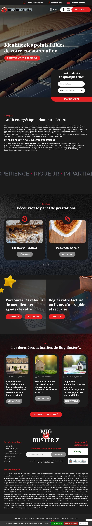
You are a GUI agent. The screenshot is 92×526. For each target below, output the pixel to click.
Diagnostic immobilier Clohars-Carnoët (67, 474)
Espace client (56, 3)
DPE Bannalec (64, 503)
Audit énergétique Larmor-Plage (52, 476)
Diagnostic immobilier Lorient (36, 492)
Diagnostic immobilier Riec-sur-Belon (29, 476)
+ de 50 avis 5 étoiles (35, 3)
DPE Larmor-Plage (15, 487)
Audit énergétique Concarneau (39, 490)
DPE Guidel (59, 496)
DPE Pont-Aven (50, 496)
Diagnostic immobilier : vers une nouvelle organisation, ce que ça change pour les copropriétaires (75, 388)
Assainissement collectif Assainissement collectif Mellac (43, 499)
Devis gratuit (81, 10)
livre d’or (14, 317)
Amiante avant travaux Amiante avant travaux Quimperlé (67, 478)
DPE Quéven (8, 474)
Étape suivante (71, 99)
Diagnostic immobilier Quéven (41, 485)
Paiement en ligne (78, 3)
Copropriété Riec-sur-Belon (62, 501)
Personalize (83, 523)
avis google (33, 317)
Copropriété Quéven (18, 503)
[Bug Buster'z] (17, 9)
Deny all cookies (71, 523)
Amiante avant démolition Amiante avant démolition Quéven (33, 474)
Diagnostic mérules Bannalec (34, 483)
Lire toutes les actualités (46, 414)
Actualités (8, 459)
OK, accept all (57, 523)
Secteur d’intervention (13, 454)
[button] (44, 265)
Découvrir (25, 254)
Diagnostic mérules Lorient (53, 483)
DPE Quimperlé (30, 518)
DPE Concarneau (68, 499)
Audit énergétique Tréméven (66, 505)
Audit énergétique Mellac (19, 490)
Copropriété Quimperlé (33, 503)
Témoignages (10, 456)
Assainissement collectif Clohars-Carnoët (36, 487)
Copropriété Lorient (10, 501)
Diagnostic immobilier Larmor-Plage (75, 480)
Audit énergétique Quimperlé (34, 496)
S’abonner (58, 454)
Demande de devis (11, 451)
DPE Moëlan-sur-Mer (40, 508)
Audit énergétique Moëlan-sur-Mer (37, 480)
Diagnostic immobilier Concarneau (22, 505)
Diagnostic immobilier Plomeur (14, 483)
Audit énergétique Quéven (50, 503)
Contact (8, 461)
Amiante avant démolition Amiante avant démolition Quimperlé (66, 492)
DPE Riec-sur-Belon (67, 490)
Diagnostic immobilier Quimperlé (14, 480)
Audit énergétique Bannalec (36, 478)
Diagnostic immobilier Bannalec (42, 501)
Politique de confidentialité (69, 518)
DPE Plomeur (55, 490)
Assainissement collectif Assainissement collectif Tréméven (68, 494)
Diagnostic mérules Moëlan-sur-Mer (75, 476)
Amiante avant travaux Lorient (14, 496)
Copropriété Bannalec (56, 480)
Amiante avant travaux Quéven (15, 478)
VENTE (10, 76)
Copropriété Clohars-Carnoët (13, 494)
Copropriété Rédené (80, 499)
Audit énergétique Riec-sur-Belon (22, 508)
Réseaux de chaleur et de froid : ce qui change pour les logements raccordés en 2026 (46, 387)
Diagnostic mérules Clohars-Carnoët (36, 494)
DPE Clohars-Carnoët (18, 492)
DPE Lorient (67, 496)
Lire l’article (14, 401)
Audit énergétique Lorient (59, 487)
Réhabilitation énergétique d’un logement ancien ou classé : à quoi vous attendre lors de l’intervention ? (16, 388)
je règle (57, 317)
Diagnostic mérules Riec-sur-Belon (45, 505)
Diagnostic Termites (24, 247)
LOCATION (26, 76)
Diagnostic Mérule (67, 247)
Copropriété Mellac (24, 501)
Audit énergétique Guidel (72, 483)
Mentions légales (54, 518)
